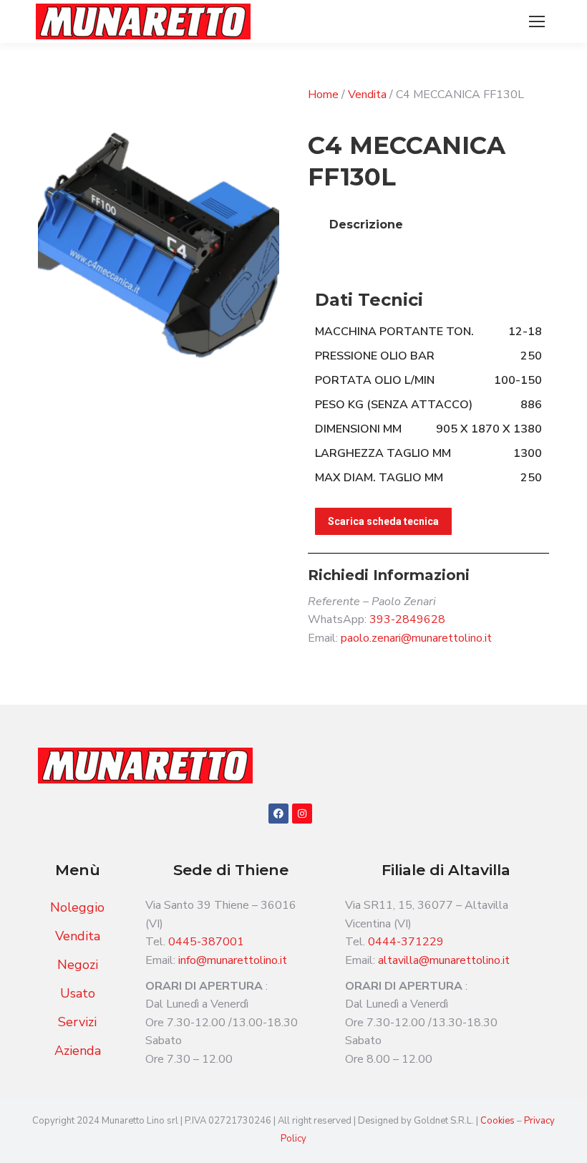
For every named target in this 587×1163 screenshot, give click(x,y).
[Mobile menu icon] (537, 21)
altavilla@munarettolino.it (444, 960)
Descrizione (366, 224)
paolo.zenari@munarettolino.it (416, 638)
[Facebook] (278, 814)
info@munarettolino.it (232, 960)
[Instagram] (302, 814)
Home (323, 94)
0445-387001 (206, 942)
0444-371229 (406, 942)
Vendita (367, 94)
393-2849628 (407, 619)
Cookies (498, 1120)
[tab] (366, 224)
